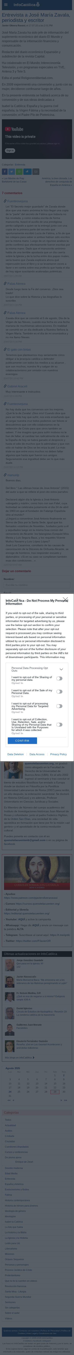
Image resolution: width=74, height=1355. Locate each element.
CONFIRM (22, 740)
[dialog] (37, 677)
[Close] (66, 601)
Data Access (37, 754)
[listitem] (37, 669)
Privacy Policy (58, 754)
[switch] (59, 678)
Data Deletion (15, 754)
